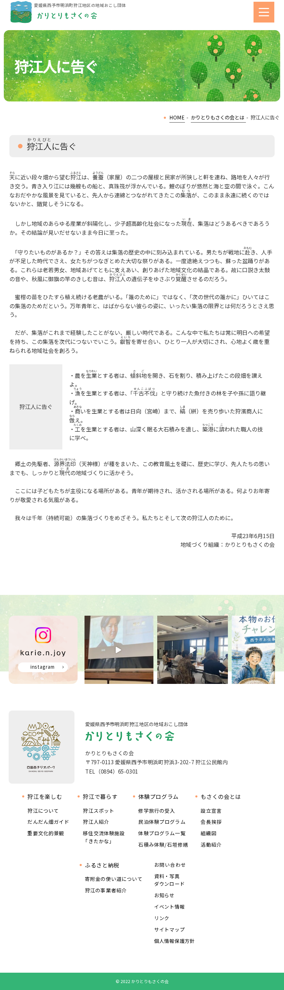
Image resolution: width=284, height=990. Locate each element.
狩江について (43, 810)
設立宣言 (211, 810)
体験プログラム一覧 (161, 833)
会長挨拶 (211, 821)
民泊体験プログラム (161, 821)
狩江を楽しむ (44, 796)
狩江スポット (98, 810)
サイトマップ (169, 929)
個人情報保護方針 (174, 940)
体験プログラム (158, 796)
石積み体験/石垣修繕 (163, 844)
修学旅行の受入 (156, 810)
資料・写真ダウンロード (169, 880)
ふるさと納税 (102, 865)
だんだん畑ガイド (48, 821)
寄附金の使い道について (114, 878)
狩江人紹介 (96, 821)
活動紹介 (211, 844)
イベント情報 (169, 906)
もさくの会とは (221, 796)
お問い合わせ (170, 865)
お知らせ (164, 895)
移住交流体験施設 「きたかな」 (104, 836)
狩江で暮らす (100, 796)
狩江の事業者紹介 (106, 890)
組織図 (208, 833)
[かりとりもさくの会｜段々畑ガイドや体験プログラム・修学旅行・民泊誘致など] (53, 12)
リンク (161, 918)
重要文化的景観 (45, 833)
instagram (42, 666)
